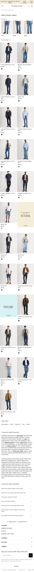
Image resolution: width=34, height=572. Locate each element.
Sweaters (17, 424)
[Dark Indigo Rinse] (19, 290)
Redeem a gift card (7, 534)
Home (2, 10)
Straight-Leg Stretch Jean (25, 286)
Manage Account (6, 528)
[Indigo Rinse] (19, 197)
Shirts (28, 424)
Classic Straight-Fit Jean (8, 64)
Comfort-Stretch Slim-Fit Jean (8, 97)
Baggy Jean (21, 97)
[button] (32, 6)
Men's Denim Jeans (9, 10)
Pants (11, 424)
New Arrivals (4, 424)
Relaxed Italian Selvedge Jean (24, 65)
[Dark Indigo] (19, 70)
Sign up (3, 531)
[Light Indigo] (2, 228)
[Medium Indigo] (19, 134)
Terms (19, 561)
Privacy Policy (12, 561)
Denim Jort (4, 224)
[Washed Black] (2, 351)
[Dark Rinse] (2, 69)
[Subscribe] (31, 555)
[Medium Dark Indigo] (2, 290)
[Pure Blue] (2, 102)
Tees (23, 424)
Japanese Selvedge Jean (24, 193)
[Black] (2, 134)
